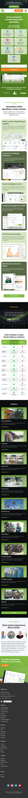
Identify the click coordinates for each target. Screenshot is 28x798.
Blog (2, 750)
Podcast (2, 752)
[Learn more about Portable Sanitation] (8, 585)
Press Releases (4, 748)
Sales (2, 774)
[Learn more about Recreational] (8, 540)
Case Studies (3, 746)
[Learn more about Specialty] (8, 607)
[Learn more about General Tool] (8, 472)
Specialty (3, 717)
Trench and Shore (4, 721)
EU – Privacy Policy (16, 793)
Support (2, 776)
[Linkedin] (16, 785)
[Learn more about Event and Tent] (8, 494)
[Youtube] (19, 785)
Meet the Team (4, 762)
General (2, 713)
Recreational (3, 715)
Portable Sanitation (5, 719)
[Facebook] (8, 785)
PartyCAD (3, 737)
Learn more (4, 427)
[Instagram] (12, 785)
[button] (3, 326)
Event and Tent (4, 709)
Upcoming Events (5, 766)
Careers (2, 764)
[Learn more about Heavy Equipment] (8, 426)
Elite (2, 730)
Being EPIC (3, 760)
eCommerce (3, 732)
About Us (3, 758)
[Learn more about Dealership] (8, 449)
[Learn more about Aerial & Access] (8, 517)
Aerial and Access (4, 711)
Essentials (3, 728)
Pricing (2, 744)
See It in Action (14, 6)
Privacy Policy (10, 793)
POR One (3, 733)
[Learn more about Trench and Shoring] (8, 562)
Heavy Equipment (4, 708)
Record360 (3, 735)
